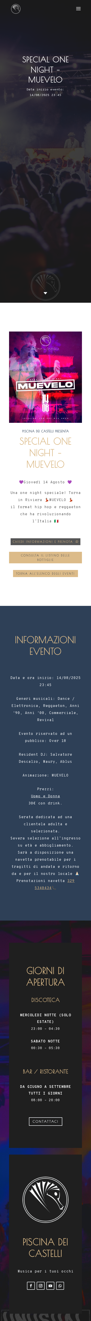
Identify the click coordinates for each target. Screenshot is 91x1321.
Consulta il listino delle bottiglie (45, 557)
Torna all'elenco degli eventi (45, 573)
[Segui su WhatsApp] (60, 1286)
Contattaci (46, 1121)
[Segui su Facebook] (31, 1286)
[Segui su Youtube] (50, 1286)
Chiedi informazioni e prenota (43, 541)
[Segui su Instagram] (41, 1286)
